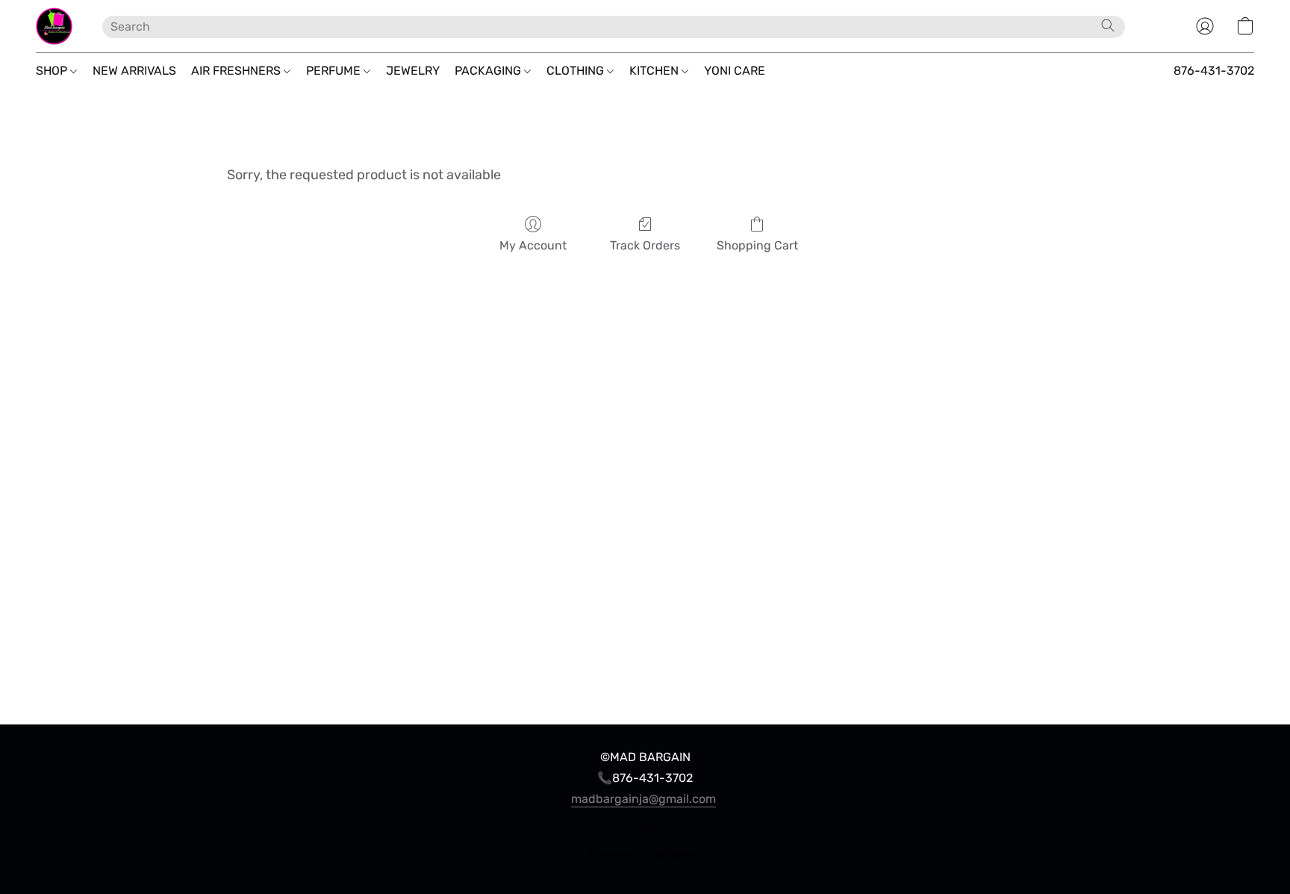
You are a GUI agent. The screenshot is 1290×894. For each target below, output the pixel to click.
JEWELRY (413, 70)
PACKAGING (489, 70)
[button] (54, 26)
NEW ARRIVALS (134, 70)
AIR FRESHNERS (237, 70)
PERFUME (335, 70)
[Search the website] (1108, 25)
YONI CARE (734, 70)
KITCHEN (655, 70)
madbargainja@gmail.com (643, 799)
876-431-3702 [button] (1214, 70)
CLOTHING (576, 70)
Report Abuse (645, 828)
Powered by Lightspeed (645, 854)
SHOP (53, 70)
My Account (533, 245)
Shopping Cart (757, 245)
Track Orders (645, 245)
